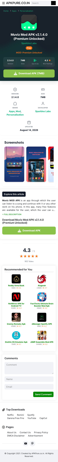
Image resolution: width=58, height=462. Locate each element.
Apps (14, 11)
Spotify (30, 415)
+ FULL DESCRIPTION (11, 214)
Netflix (10, 415)
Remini (20, 415)
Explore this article (14, 194)
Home (6, 11)
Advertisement (35, 435)
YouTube (31, 418)
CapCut (43, 418)
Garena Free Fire (15, 418)
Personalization (26, 11)
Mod (18, 111)
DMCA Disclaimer (16, 435)
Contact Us (25, 432)
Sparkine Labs (29, 43)
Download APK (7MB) (31, 73)
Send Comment (43, 394)
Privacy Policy (41, 432)
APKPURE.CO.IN (18, 3)
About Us (11, 432)
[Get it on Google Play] (35, 60)
